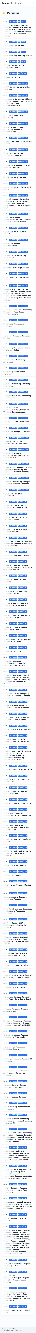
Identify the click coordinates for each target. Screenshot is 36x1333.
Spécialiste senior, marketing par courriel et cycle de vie (16, 455)
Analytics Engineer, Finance (17, 555)
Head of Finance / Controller (18, 803)
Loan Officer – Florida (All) (18, 770)
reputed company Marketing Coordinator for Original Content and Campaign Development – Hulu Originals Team (18, 203)
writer (23, 21)
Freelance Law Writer (14, 46)
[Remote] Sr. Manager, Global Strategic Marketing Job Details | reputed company (18, 470)
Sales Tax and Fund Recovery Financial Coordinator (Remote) (17, 853)
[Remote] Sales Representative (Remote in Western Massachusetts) (16, 410)
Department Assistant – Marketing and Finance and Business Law (16, 827)
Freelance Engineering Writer (18, 56)
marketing (21, 83)
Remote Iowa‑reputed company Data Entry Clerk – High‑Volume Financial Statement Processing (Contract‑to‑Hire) (17, 755)
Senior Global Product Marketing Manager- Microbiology (14, 129)
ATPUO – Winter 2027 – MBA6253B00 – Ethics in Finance (15, 925)
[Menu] (33, 3)
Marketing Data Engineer (15, 177)
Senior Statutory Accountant (17, 729)
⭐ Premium (13, 21)
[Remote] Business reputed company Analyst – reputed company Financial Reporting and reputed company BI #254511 (17, 679)
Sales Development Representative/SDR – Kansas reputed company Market (17, 220)
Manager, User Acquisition (16, 268)
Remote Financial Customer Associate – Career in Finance (16, 1073)
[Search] (29, 3)
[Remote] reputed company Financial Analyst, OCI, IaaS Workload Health (18, 567)
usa (19, 73)
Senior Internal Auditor (15, 865)
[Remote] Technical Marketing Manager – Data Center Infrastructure (18, 312)
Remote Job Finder (12, 3)
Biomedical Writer (12, 77)
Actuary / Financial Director (18, 965)
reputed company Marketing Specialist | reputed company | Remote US (18, 1121)
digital (20, 1093)
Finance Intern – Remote (15, 987)
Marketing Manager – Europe (17, 432)
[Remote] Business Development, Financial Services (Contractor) (15, 663)
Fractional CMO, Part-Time (16, 422)
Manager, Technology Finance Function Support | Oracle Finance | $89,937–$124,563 (17, 1023)
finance (20, 501)
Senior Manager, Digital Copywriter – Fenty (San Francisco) (15, 1190)
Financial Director (13, 651)
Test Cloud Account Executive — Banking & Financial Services (18, 911)
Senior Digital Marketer (15, 1097)
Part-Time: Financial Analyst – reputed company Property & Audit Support (18, 543)
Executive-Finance (12, 875)
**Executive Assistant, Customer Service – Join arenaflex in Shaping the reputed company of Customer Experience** (17, 1296)
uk (19, 21)
